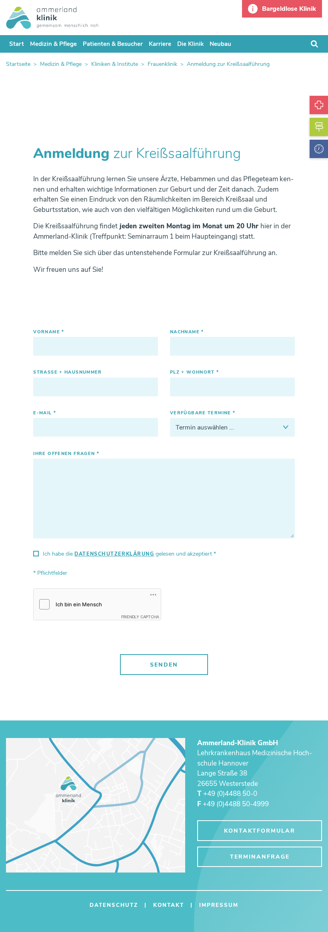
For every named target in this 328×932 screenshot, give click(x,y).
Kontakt (168, 905)
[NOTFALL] (319, 105)
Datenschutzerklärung (114, 553)
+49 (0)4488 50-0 (227, 793)
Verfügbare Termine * (203, 413)
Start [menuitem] (16, 44)
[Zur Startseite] (53, 17)
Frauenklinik (162, 64)
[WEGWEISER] (319, 127)
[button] (282, 9)
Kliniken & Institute (114, 64)
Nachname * (187, 332)
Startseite (18, 64)
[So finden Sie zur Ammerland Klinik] (95, 805)
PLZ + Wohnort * (194, 372)
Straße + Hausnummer (67, 372)
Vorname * (48, 332)
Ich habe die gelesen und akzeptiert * (129, 554)
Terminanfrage (260, 857)
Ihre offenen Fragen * (66, 454)
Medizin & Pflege (61, 64)
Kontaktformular (259, 831)
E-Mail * (44, 413)
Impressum (218, 905)
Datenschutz (114, 905)
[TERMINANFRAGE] (319, 149)
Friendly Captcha (140, 616)
